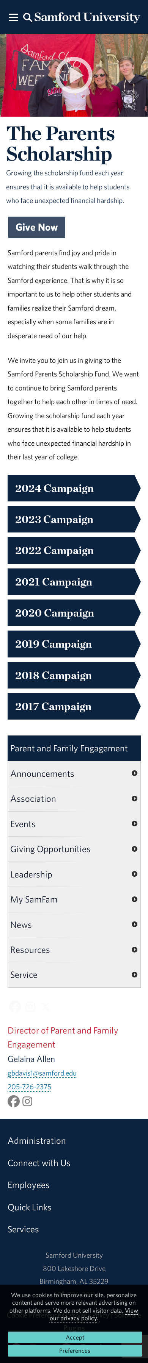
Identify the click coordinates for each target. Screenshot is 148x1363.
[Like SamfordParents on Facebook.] (14, 1100)
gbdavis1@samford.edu (42, 1072)
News (21, 924)
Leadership (31, 874)
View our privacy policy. (94, 1314)
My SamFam (34, 899)
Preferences (74, 1350)
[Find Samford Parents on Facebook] (15, 1006)
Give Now (37, 227)
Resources (30, 949)
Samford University (74, 1255)
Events (23, 823)
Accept (75, 1337)
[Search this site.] (28, 17)
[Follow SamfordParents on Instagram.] (27, 1100)
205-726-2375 (29, 1086)
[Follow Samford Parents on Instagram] (30, 1006)
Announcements (42, 773)
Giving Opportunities (50, 848)
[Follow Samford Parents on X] (45, 1006)
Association (33, 798)
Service (24, 974)
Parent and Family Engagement (69, 748)
